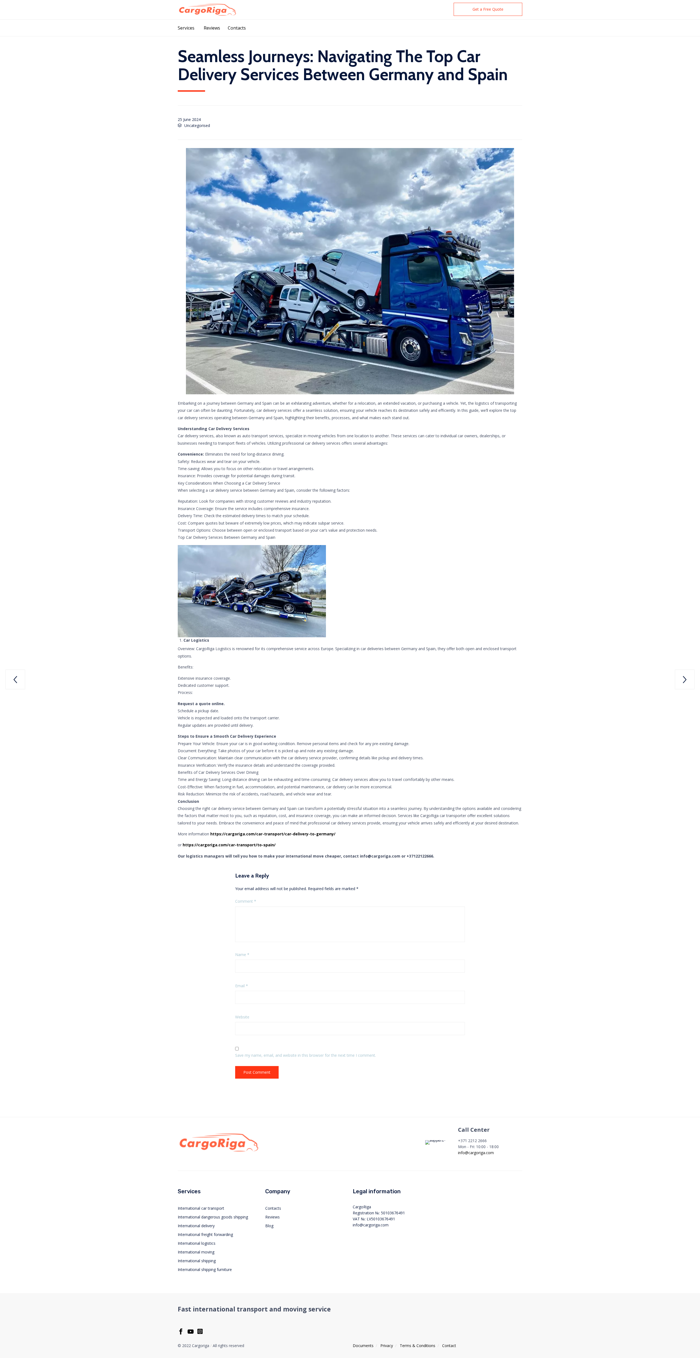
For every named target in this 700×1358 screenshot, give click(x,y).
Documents (363, 1345)
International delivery (196, 1225)
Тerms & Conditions (417, 1345)
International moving (196, 1252)
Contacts (237, 28)
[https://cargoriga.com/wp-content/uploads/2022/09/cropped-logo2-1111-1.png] (219, 1151)
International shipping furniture (205, 1269)
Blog (269, 1225)
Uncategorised (197, 125)
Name (242, 954)
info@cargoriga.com (476, 1152)
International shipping (197, 1260)
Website (242, 1017)
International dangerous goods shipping (213, 1217)
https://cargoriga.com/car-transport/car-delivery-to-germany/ (273, 833)
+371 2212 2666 (472, 1140)
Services (186, 28)
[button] (488, 9)
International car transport (201, 1208)
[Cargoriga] (207, 9)
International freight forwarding (205, 1234)
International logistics (196, 1243)
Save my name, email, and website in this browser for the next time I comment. (305, 1055)
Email (241, 985)
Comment (245, 901)
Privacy (386, 1345)
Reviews (212, 28)
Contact (449, 1345)
